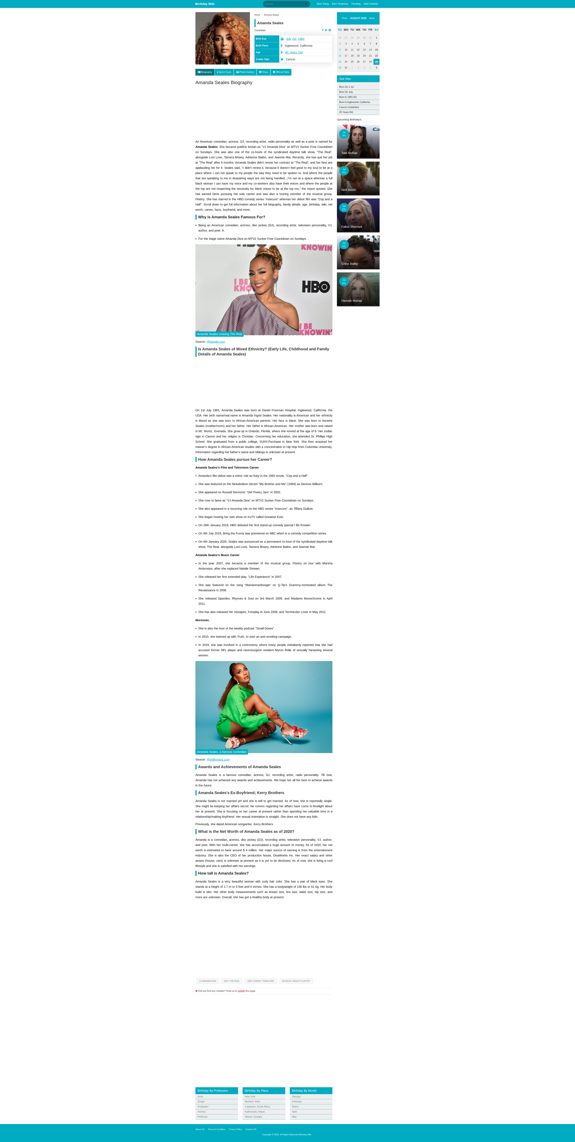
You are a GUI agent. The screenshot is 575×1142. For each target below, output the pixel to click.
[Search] (307, 4)
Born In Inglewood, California (354, 102)
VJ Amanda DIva (207, 981)
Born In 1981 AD (348, 97)
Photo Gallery (246, 72)
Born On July (346, 92)
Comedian (259, 30)
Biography (206, 72)
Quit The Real (232, 981)
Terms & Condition (216, 1129)
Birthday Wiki (205, 4)
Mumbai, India (252, 1101)
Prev (344, 18)
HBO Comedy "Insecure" (261, 981)
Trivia (264, 72)
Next (371, 18)
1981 (301, 38)
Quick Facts (224, 72)
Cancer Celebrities (349, 107)
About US (199, 1129)
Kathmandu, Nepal (255, 1111)
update (241, 991)
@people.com (216, 341)
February (297, 1101)
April (294, 1111)
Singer (201, 1101)
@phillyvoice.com (218, 759)
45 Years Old (293, 52)
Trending (356, 4)
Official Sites (282, 72)
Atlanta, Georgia (253, 1117)
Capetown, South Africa (257, 1106)
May (294, 1117)
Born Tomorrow (340, 4)
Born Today (323, 4)
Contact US (251, 1129)
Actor (200, 1096)
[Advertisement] (263, 114)
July (288, 38)
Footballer (203, 1106)
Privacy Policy (235, 1129)
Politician (203, 1117)
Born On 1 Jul (346, 87)
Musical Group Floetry (296, 981)
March (295, 1106)
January (296, 1096)
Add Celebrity (371, 4)
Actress (202, 1111)
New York (250, 1096)
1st (294, 38)
